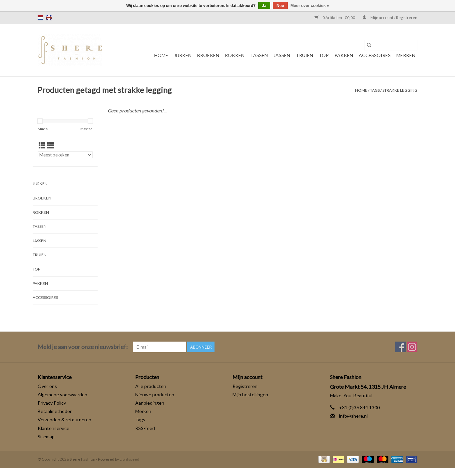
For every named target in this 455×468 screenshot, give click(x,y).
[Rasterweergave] (42, 145)
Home (161, 55)
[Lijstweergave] (50, 145)
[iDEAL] (337, 458)
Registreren (244, 386)
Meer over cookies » (309, 5)
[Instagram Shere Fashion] (412, 347)
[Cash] (323, 458)
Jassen (281, 55)
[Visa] (352, 458)
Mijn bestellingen (250, 394)
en (49, 17)
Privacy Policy (52, 403)
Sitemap (46, 436)
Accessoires (375, 55)
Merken (405, 55)
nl (40, 17)
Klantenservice (53, 428)
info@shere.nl (353, 416)
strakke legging (399, 90)
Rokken (234, 55)
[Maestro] (366, 458)
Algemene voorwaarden (62, 394)
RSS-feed (145, 428)
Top (324, 55)
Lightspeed (129, 459)
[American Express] (396, 458)
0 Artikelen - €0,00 (339, 17)
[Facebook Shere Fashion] (400, 347)
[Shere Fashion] (70, 50)
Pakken (343, 55)
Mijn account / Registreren (393, 17)
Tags (375, 90)
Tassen (259, 55)
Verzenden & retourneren (64, 419)
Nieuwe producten (154, 394)
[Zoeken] (369, 45)
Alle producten (150, 386)
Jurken (183, 55)
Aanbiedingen (149, 403)
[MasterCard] (381, 458)
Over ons (47, 386)
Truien (304, 55)
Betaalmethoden (55, 411)
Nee (280, 5)
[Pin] (410, 458)
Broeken (208, 55)
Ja (264, 5)
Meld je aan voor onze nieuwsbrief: (83, 346)
